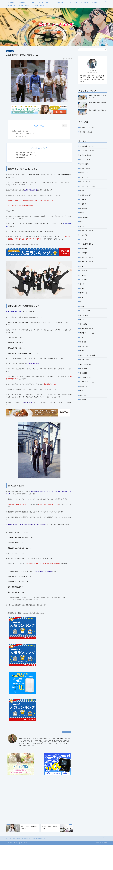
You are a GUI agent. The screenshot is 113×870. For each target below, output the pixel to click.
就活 (81, 297)
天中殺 (32, 2)
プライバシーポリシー (13, 842)
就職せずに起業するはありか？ (21, 131)
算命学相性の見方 (85, 364)
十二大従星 (83, 235)
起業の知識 (83, 386)
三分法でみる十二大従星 (88, 186)
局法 (81, 302)
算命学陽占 (11, 2)
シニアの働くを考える (87, 146)
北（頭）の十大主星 (86, 231)
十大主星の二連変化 (86, 244)
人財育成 (83, 200)
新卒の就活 (83, 324)
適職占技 (83, 395)
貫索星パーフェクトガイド (88, 127)
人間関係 (83, 204)
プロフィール (84, 173)
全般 (81, 222)
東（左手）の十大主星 (87, 333)
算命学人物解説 (24, 6)
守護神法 (83, 288)
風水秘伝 (83, 400)
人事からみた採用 (85, 195)
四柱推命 (95, 2)
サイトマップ (24, 842)
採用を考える (84, 315)
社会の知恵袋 (84, 346)
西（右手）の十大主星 (87, 382)
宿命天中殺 (83, 293)
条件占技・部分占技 (86, 328)
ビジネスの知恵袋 (38, 6)
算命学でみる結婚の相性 (88, 355)
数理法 (82, 320)
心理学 (82, 306)
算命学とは (11, 6)
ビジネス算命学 (58, 2)
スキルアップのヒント (87, 151)
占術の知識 (84, 2)
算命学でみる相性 (44, 2)
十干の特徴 (83, 248)
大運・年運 (83, 280)
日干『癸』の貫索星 (86, 132)
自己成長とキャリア (86, 377)
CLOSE (64, 126)
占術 (81, 266)
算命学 (82, 351)
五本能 (82, 191)
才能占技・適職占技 (86, 311)
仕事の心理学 (84, 208)
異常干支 (83, 342)
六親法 (82, 226)
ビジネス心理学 (72, 2)
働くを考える (10, 51)
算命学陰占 (22, 2)
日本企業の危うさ (21, 136)
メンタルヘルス (85, 182)
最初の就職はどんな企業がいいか (25, 134)
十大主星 (83, 240)
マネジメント (84, 177)
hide (45, 148)
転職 (81, 391)
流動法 (82, 337)
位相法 (82, 213)
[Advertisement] (39, 800)
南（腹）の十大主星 (86, 257)
